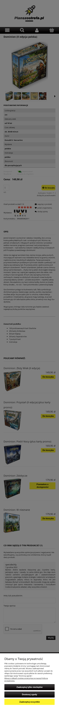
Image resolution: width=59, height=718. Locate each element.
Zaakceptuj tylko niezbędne (29, 687)
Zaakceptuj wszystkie (29, 702)
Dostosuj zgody (29, 694)
